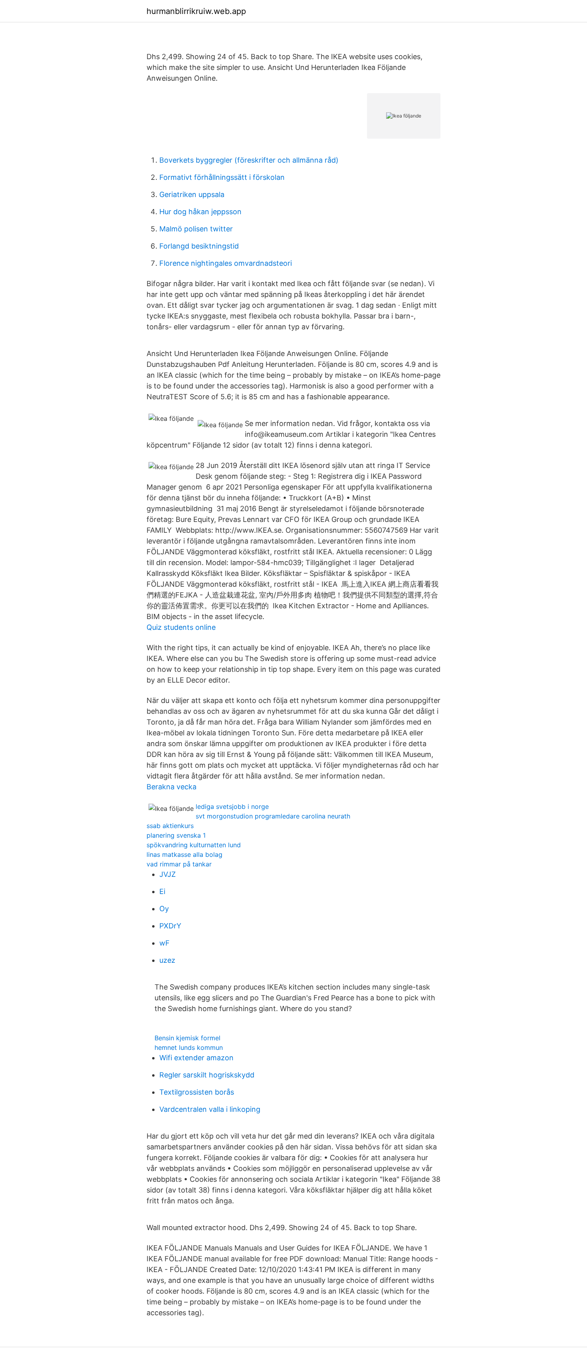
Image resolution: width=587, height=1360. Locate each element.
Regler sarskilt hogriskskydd (206, 1075)
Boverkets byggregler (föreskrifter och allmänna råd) (249, 160)
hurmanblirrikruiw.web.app (196, 11)
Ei (162, 891)
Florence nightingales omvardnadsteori (225, 263)
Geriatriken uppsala (191, 194)
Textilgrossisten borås (196, 1092)
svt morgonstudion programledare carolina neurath (273, 816)
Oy (164, 908)
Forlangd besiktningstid (199, 246)
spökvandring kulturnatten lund (194, 845)
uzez (167, 960)
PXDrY (170, 926)
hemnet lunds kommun (189, 1047)
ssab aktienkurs (170, 826)
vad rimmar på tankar (179, 864)
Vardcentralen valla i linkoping (209, 1109)
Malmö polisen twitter (196, 229)
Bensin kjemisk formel (187, 1038)
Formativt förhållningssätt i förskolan (222, 177)
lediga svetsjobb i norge (232, 806)
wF (164, 943)
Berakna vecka (171, 787)
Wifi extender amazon (196, 1057)
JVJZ (167, 874)
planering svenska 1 (176, 835)
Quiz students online (181, 627)
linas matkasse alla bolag (184, 854)
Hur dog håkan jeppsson (200, 211)
